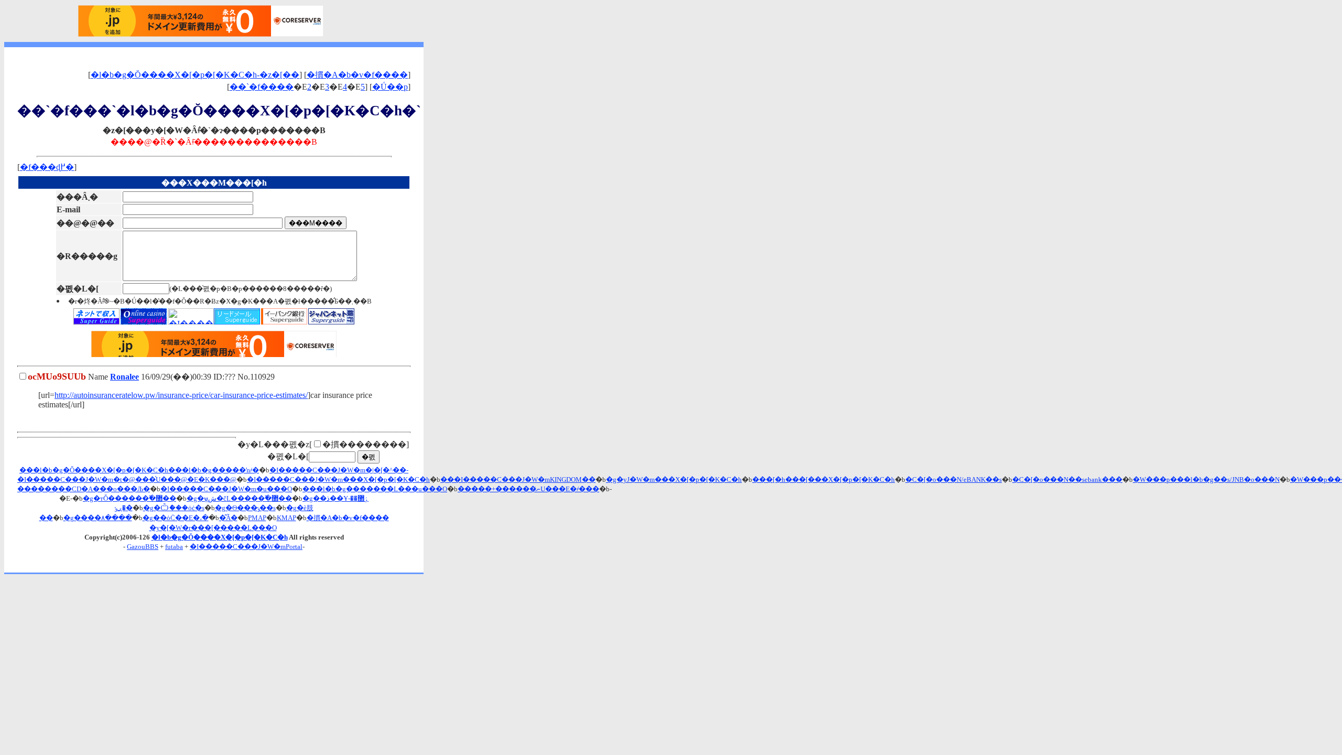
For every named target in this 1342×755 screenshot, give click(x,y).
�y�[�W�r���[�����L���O (213, 528)
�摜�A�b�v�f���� (357, 74)
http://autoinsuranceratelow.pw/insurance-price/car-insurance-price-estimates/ (181, 395)
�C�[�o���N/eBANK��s (953, 479)
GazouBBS (142, 547)
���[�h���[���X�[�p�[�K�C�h (823, 479)
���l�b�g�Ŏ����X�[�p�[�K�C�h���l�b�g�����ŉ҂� (139, 470)
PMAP (257, 518)
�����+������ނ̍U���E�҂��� (528, 489)
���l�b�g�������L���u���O (374, 489)
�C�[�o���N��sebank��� (1067, 479)
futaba (174, 547)
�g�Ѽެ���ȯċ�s (173, 508)
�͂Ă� (228, 518)
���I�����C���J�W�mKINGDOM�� (518, 479)
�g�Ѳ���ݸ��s (245, 508)
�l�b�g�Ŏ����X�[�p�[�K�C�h (219, 537)
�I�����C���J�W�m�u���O (226, 489)
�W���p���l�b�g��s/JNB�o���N (1206, 479)
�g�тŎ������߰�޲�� (129, 498)
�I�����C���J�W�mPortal (246, 547)
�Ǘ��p (390, 86)
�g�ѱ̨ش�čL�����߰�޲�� (239, 498)
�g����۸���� (97, 518)
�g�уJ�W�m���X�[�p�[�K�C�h (674, 479)
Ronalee (124, 376)
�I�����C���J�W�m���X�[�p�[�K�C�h (338, 479)
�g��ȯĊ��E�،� (176, 518)
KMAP (286, 518)
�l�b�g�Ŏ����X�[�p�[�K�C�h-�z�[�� (195, 74)
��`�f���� (262, 86)
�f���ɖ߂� (47, 167)
